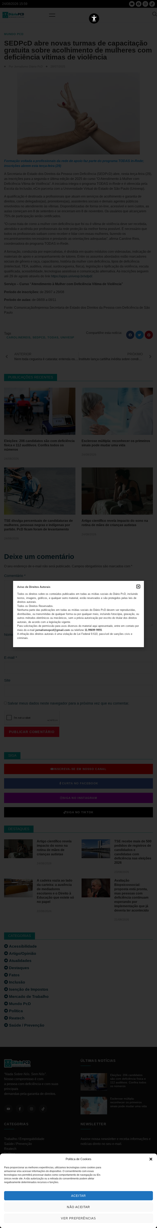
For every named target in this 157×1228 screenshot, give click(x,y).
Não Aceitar (78, 1207)
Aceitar (78, 1195)
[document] (78, 614)
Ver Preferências (78, 1218)
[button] (151, 1159)
